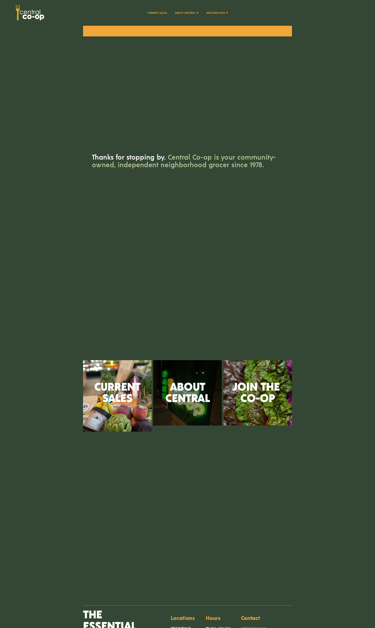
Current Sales (157, 13)
